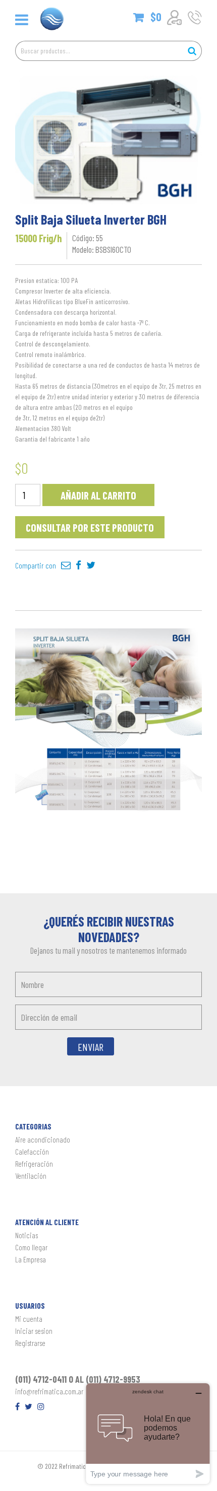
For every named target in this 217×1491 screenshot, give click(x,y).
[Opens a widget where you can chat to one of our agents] (147, 1433)
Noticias (26, 1235)
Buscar (192, 51)
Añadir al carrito (98, 495)
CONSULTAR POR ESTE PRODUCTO (90, 527)
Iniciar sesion (33, 1330)
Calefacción (32, 1151)
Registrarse (30, 1342)
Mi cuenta (28, 1318)
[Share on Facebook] (78, 565)
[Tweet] (90, 565)
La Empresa (30, 1259)
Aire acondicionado (42, 1139)
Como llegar (31, 1247)
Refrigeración (34, 1163)
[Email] (66, 565)
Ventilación (30, 1175)
